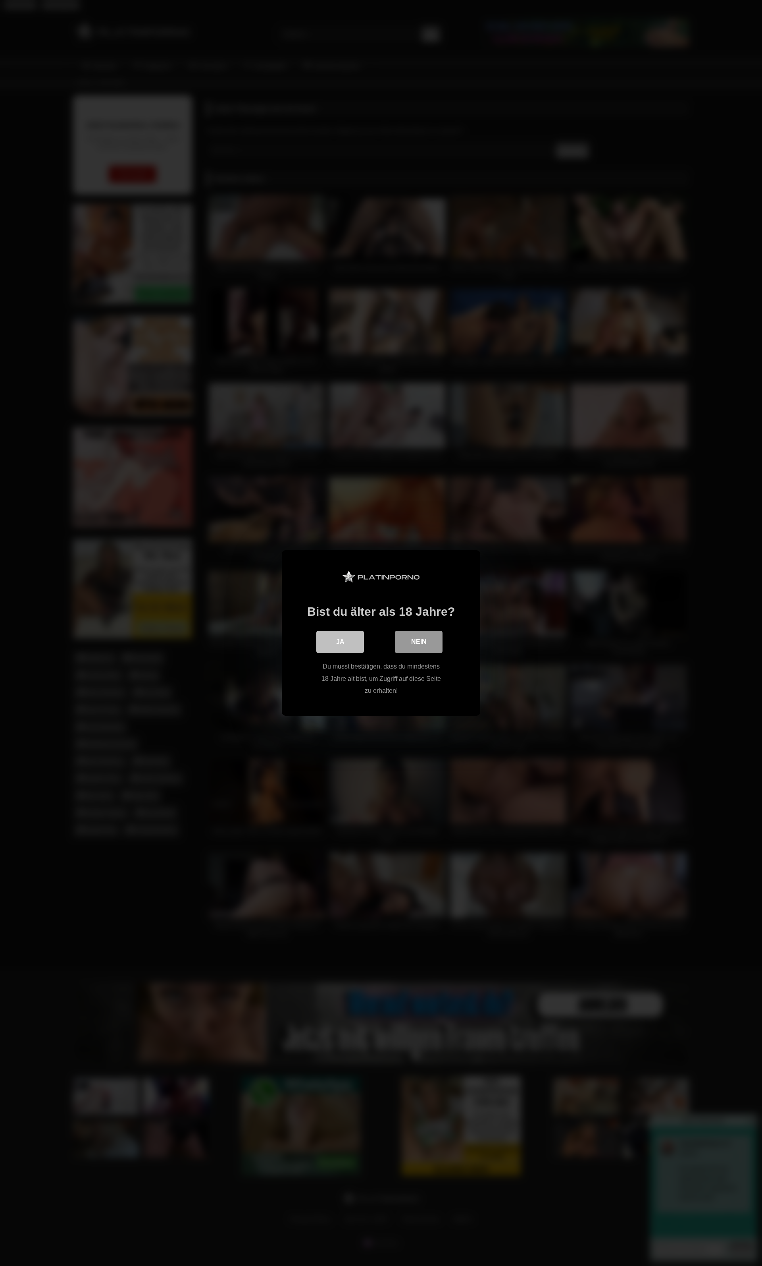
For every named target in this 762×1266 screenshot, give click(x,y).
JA (340, 641)
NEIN (419, 641)
